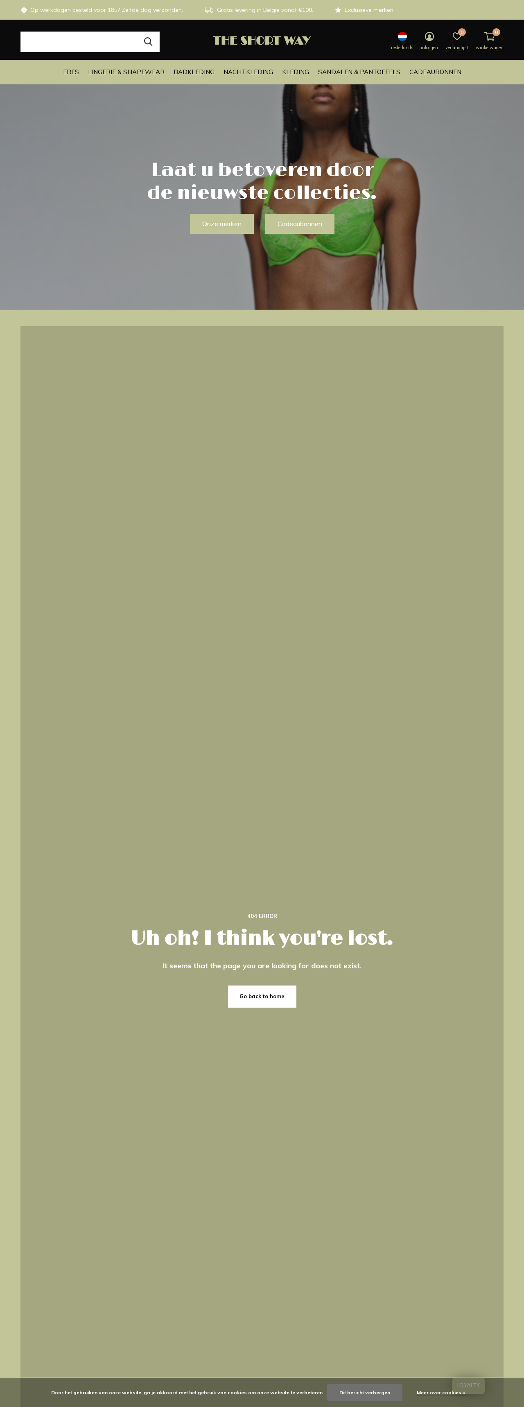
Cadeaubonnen (435, 72)
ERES (71, 72)
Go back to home (262, 996)
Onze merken (222, 224)
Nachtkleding (248, 72)
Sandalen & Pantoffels (359, 72)
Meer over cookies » (441, 1392)
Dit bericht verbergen (364, 1392)
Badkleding (194, 72)
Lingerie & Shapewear (126, 72)
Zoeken (148, 42)
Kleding (295, 72)
